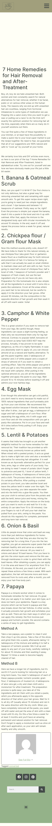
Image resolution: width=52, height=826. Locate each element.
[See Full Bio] (32, 759)
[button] (26, 807)
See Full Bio (24, 759)
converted (14, 766)
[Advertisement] (26, 39)
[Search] (42, 789)
